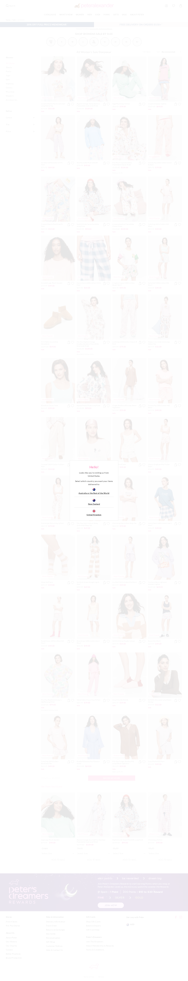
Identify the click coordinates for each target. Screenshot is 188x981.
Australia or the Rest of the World (94, 493)
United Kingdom (94, 515)
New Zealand (94, 504)
